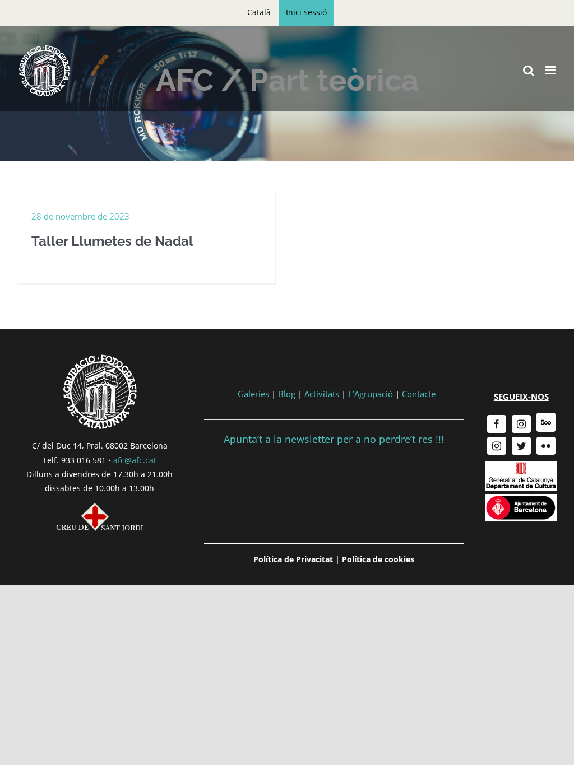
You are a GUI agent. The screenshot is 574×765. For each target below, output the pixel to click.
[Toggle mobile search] (528, 70)
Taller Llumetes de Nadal (112, 241)
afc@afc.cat (134, 460)
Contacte (419, 393)
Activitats (321, 393)
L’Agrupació (370, 393)
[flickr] (546, 446)
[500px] (546, 422)
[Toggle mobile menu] (551, 70)
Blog (286, 393)
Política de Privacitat (293, 559)
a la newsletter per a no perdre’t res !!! (334, 439)
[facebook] (496, 424)
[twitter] (521, 446)
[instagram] (521, 424)
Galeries (253, 393)
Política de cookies (378, 559)
